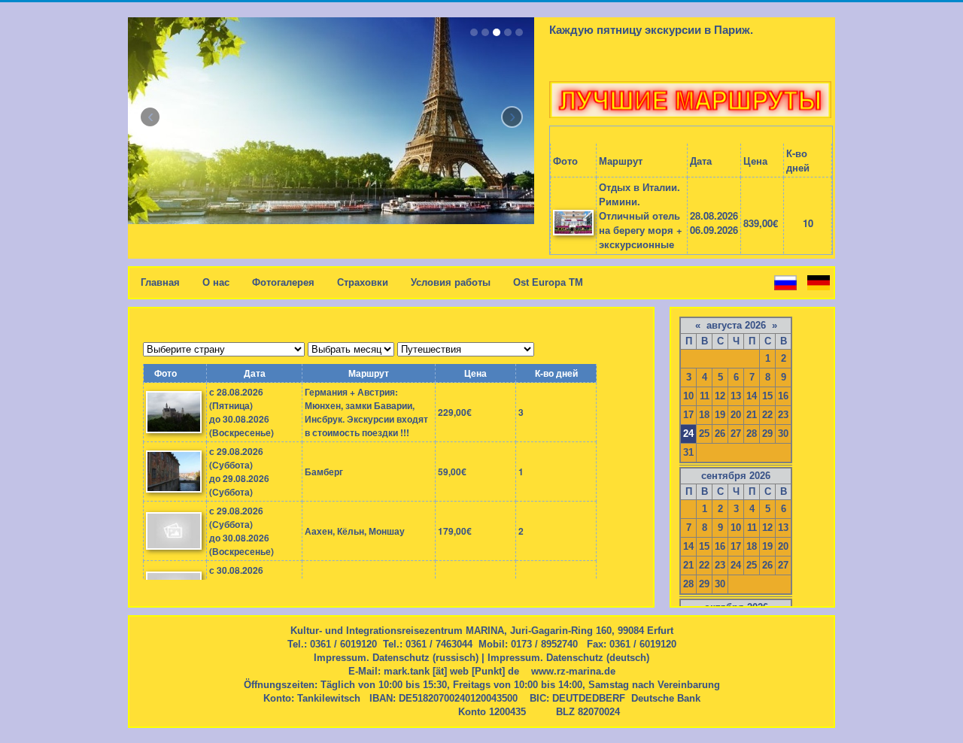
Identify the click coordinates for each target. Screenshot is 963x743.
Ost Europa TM (548, 282)
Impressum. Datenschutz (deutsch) (568, 657)
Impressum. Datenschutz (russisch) (396, 657)
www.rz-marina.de (573, 671)
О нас (215, 282)
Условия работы (451, 282)
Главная (160, 282)
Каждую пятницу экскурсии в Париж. (651, 30)
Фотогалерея (283, 282)
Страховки (362, 282)
